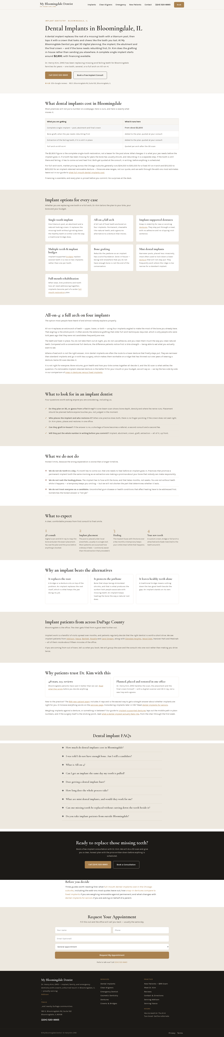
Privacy (172, 1033)
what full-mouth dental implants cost (86, 172)
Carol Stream (108, 638)
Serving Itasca (150, 1003)
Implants (92, 5)
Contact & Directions (153, 995)
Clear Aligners (105, 5)
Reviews (148, 991)
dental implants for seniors (155, 705)
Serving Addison (151, 999)
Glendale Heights (133, 638)
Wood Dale (147, 638)
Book (179, 5)
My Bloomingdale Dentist (56, 4)
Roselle (93, 638)
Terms (180, 1033)
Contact (148, 5)
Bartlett (85, 638)
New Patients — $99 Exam (156, 984)
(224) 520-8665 (162, 5)
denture (142, 260)
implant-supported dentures (132, 710)
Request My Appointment (112, 955)
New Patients (135, 5)
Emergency (121, 5)
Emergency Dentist (109, 991)
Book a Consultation (126, 864)
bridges (69, 256)
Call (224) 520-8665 (58, 75)
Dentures (104, 999)
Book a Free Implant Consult (90, 75)
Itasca (78, 638)
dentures (143, 227)
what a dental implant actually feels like (120, 714)
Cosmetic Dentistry (109, 995)
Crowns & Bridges (108, 1003)
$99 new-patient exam (79, 701)
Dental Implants (107, 984)
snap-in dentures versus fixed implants (83, 372)
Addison (70, 638)
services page (96, 705)
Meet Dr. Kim (150, 987)
